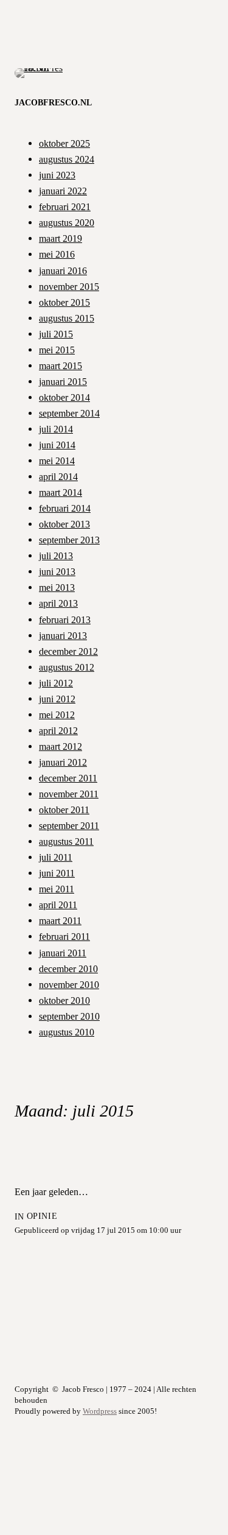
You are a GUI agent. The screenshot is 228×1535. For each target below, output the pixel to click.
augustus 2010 (66, 1032)
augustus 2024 (66, 159)
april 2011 (58, 905)
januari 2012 (63, 762)
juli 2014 (56, 429)
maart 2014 (60, 492)
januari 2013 (63, 635)
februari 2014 (65, 508)
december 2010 (68, 969)
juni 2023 (57, 175)
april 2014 (58, 476)
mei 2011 (56, 889)
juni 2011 (57, 873)
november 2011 (68, 794)
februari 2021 (65, 207)
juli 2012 (56, 683)
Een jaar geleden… (51, 1192)
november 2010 (69, 984)
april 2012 (58, 730)
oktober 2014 (64, 397)
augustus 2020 (66, 222)
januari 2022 (63, 191)
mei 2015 (57, 350)
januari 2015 (63, 381)
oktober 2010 (64, 1000)
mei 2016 (57, 254)
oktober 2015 (64, 302)
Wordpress (100, 1411)
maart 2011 (60, 920)
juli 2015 (56, 334)
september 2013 (69, 540)
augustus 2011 (66, 841)
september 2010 (69, 1016)
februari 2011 (64, 936)
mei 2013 (57, 587)
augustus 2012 (66, 667)
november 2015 (69, 286)
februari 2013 (65, 620)
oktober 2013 (64, 524)
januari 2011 (62, 953)
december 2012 (68, 651)
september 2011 (69, 825)
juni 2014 (57, 445)
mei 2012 (57, 715)
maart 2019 (60, 238)
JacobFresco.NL (53, 102)
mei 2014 (57, 461)
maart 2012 (60, 746)
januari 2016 (63, 271)
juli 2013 (56, 556)
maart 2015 (60, 366)
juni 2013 (57, 571)
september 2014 (69, 413)
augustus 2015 (66, 318)
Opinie (42, 1216)
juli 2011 (55, 857)
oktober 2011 (64, 810)
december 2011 (68, 778)
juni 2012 (57, 699)
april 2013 (58, 603)
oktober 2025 (64, 143)
